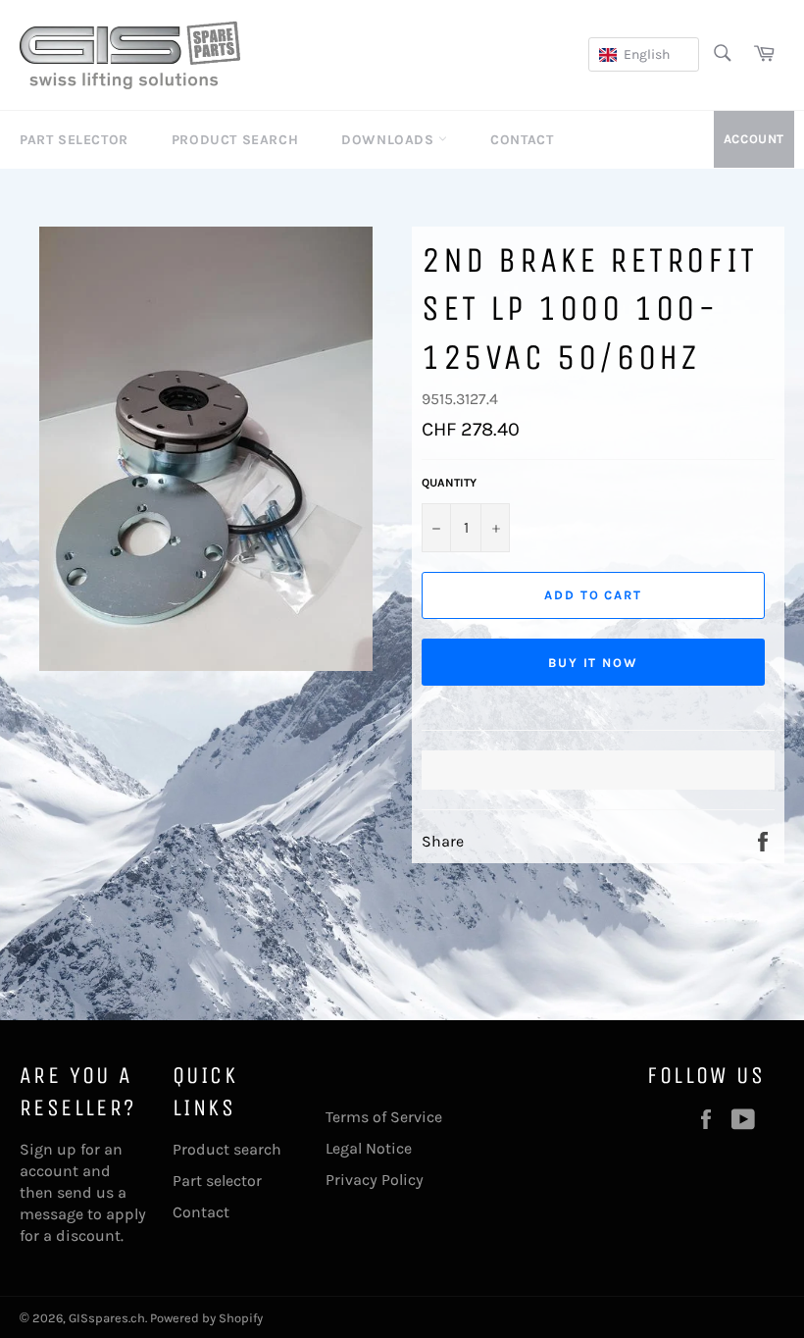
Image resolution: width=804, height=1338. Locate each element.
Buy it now (593, 662)
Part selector (217, 1180)
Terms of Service (384, 1116)
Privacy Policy (375, 1179)
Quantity (449, 482)
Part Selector (74, 139)
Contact (521, 139)
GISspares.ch (107, 1318)
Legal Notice (369, 1148)
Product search (227, 1149)
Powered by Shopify (206, 1318)
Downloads (389, 139)
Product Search (235, 139)
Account (754, 138)
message (51, 1214)
